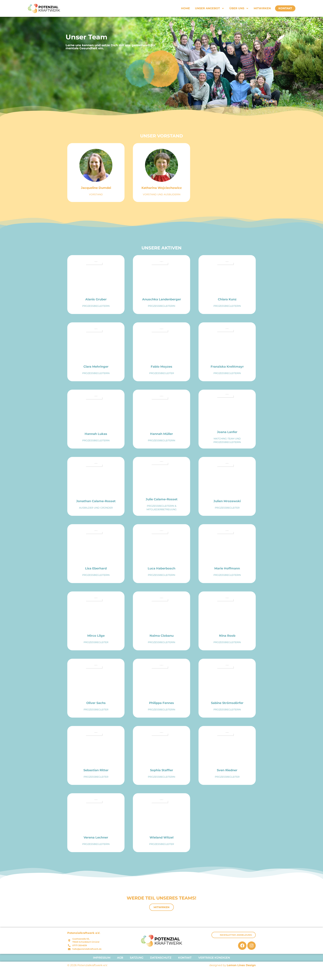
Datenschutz (160, 957)
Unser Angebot (207, 8)
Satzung (136, 957)
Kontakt (285, 8)
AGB (120, 957)
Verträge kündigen (214, 957)
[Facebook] (242, 945)
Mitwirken (262, 8)
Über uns (236, 8)
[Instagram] (251, 945)
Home (185, 8)
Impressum (101, 957)
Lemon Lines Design (241, 965)
